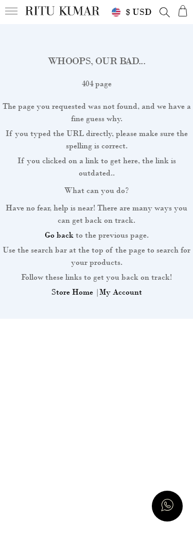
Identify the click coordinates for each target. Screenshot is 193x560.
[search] (165, 12)
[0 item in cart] (183, 10)
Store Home (72, 292)
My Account (120, 292)
